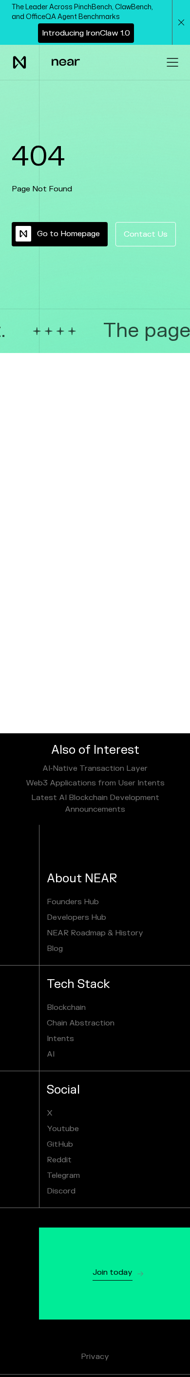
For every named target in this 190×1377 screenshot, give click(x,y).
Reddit (59, 1160)
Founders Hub (73, 902)
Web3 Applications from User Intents (95, 783)
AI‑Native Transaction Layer (95, 768)
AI (51, 1054)
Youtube (63, 1129)
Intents (60, 1038)
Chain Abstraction (80, 1023)
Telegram (63, 1175)
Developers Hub (76, 917)
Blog (55, 948)
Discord (61, 1191)
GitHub (60, 1144)
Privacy (95, 1356)
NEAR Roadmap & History (95, 933)
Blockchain (66, 1007)
